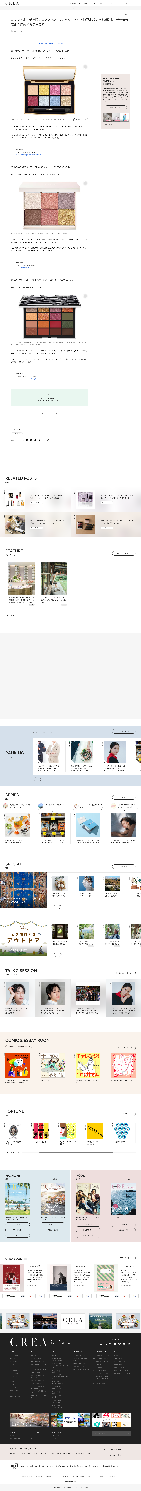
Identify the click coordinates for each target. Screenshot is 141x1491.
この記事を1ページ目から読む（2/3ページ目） (50, 43)
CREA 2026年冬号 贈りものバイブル (56, 1371)
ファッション (13, 1376)
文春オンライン (78, 1487)
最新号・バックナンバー (16, 1435)
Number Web (67, 1487)
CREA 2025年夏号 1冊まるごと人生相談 (57, 1382)
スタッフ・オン (18, 31)
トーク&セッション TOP (124, 973)
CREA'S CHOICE (14, 1390)
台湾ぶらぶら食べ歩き (37, 1359)
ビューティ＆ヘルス (16, 434)
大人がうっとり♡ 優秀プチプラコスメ (38, 1392)
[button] (7, 615)
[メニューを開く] (132, 3)
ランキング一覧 (124, 731)
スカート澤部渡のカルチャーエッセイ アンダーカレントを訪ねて (101, 1378)
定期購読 (89, 1476)
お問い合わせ (49, 1476)
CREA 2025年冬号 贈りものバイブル (56, 1392)
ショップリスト (18, 1235)
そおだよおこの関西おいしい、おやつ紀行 (39, 1376)
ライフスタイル (14, 1370)
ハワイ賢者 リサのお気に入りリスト (38, 1365)
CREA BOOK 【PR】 (15, 1438)
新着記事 (73, 3)
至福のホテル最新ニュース (38, 1372)
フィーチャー (13, 1387)
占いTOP (124, 1114)
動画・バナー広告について (63, 1476)
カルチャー (13, 1367)
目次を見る (17, 1224)
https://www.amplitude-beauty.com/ (27, 155)
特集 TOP (124, 866)
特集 (85, 3)
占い (125, 3)
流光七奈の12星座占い (119, 1361)
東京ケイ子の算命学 (119, 1367)
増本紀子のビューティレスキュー (39, 1396)
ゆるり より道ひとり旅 (99, 1383)
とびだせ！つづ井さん (99, 1364)
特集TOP (54, 1355)
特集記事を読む (18, 1230)
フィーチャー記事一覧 (124, 553)
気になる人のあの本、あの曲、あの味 (81, 1359)
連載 (80, 3)
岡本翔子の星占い (118, 1359)
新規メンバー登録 (115, 107)
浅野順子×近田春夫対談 (79, 1363)
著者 (32, 1438)
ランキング (13, 1381)
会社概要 (38, 1476)
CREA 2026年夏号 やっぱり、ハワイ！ (57, 1359)
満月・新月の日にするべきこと (122, 1373)
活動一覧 (54, 1438)
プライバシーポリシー (113, 1476)
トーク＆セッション (96, 3)
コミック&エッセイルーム (113, 3)
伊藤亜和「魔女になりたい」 (100, 1359)
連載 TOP (124, 797)
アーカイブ (13, 1384)
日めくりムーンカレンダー (121, 1370)
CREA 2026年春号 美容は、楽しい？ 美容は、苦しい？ (60, 1365)
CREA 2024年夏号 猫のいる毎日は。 (56, 1401)
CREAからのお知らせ (15, 1396)
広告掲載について (77, 1476)
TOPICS (12, 1393)
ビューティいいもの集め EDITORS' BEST (37, 1387)
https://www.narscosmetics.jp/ (26, 379)
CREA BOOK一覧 (124, 1258)
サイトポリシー (100, 1476)
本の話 (86, 1487)
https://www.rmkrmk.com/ (24, 267)
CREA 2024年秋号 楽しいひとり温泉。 (57, 1397)
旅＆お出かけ (13, 1361)
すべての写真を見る (81, 120)
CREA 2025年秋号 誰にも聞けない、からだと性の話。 (60, 1376)
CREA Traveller (57, 1487)
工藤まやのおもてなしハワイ (38, 1369)
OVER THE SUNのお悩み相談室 (81, 1369)
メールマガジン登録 (115, 1449)
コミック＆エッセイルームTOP (124, 1048)
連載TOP (33, 1355)
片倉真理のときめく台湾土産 (38, 1361)
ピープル (33, 1435)
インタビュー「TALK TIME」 (100, 1370)
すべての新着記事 (14, 1355)
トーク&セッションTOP (79, 1355)
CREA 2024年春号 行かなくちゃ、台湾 (57, 1406)
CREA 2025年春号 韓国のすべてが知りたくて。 (59, 1387)
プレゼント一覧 (107, 124)
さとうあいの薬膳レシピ (37, 1380)
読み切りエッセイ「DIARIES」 (101, 1361)
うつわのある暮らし (36, 1383)
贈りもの (12, 1359)
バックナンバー (58, 1179)
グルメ (12, 1364)
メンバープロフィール (57, 1435)
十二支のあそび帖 (97, 1367)
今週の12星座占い (118, 1364)
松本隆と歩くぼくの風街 (79, 1366)
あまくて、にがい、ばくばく (100, 1373)
